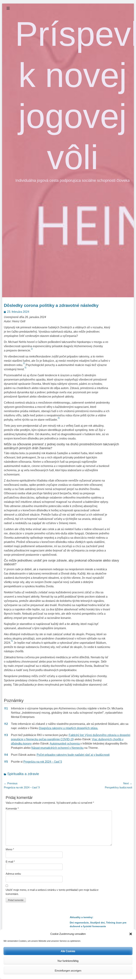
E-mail (10, 861)
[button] (130, 934)
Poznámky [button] (14, 700)
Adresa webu (13, 873)
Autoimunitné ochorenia (65, 743)
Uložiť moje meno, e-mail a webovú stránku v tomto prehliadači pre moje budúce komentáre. (52, 891)
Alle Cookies (68, 951)
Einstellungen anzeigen (68, 970)
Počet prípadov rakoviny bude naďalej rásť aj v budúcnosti (73, 754)
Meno (10, 849)
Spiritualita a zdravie (23, 774)
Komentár (12, 808)
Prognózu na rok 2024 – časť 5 (42, 761)
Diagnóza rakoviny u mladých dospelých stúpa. (68, 728)
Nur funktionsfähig (68, 960)
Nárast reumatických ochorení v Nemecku (57, 747)
